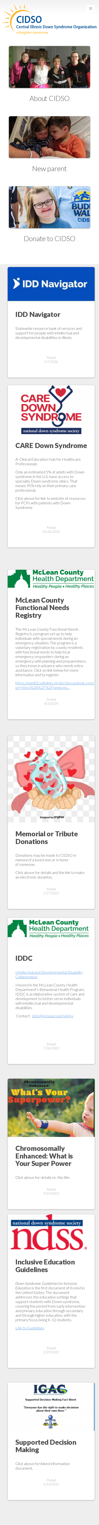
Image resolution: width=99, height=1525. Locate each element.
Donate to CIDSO (49, 238)
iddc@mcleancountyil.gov (52, 1015)
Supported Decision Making (45, 1446)
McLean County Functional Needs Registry (42, 607)
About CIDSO (50, 98)
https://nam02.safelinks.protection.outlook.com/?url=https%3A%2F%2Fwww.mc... (55, 685)
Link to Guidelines (29, 1328)
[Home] (49, 2)
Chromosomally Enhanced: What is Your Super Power (44, 1155)
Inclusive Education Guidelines (45, 1266)
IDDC (23, 958)
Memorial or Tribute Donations (46, 837)
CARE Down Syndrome (51, 445)
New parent (49, 168)
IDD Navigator (37, 314)
